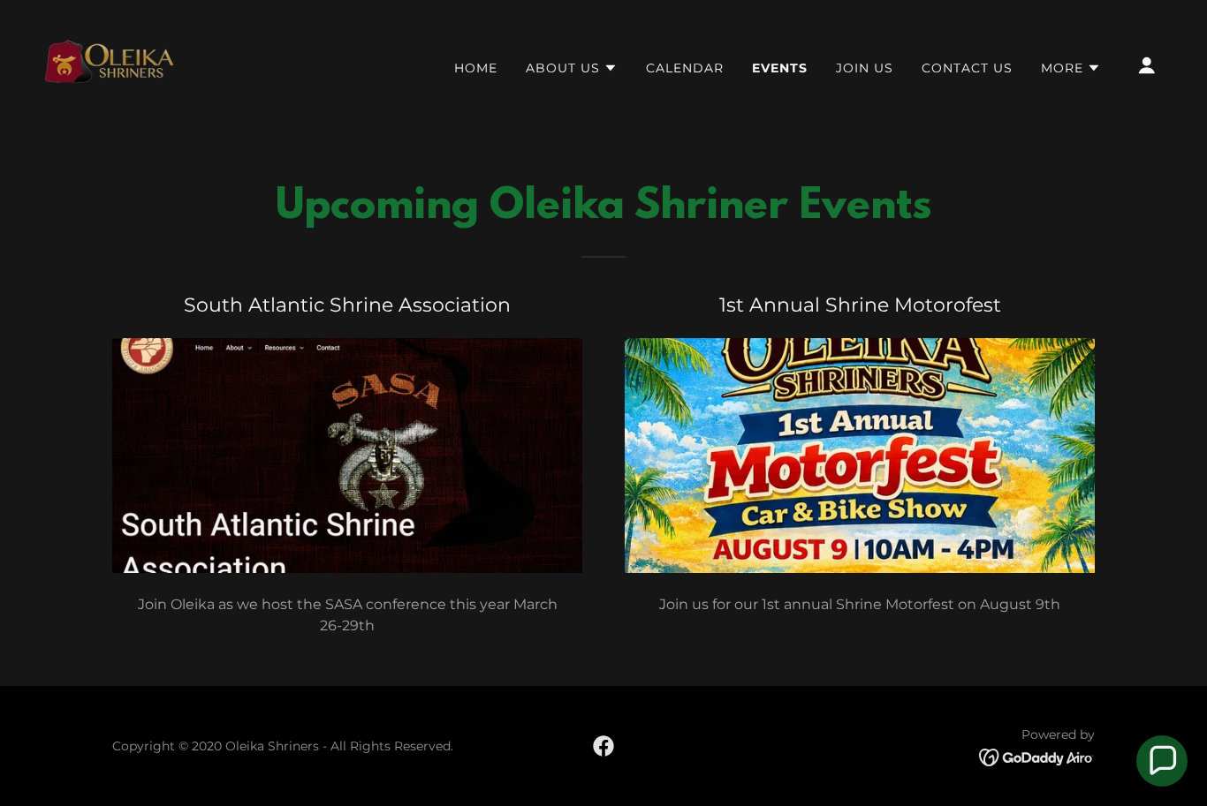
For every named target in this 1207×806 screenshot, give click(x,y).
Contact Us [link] (967, 68)
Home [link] (475, 68)
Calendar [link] (685, 68)
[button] (572, 68)
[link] (108, 64)
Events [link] (780, 68)
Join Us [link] (864, 68)
